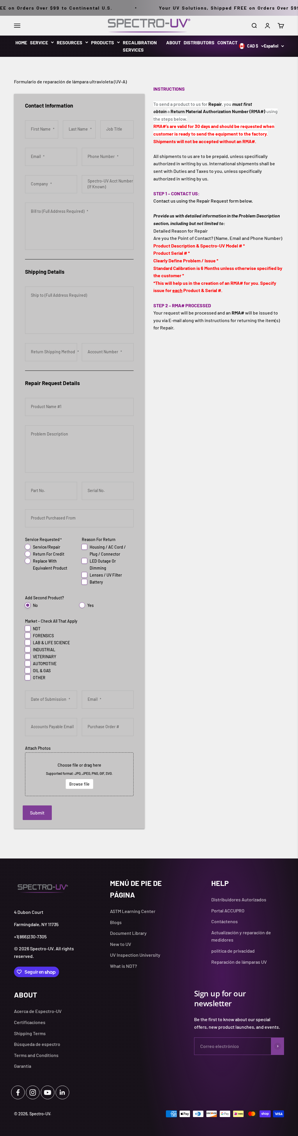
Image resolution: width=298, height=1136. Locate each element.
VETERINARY (44, 656)
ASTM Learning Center (132, 911)
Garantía (22, 1066)
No (35, 605)
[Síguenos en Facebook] (18, 1092)
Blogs (116, 922)
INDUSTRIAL (44, 649)
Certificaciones (29, 1022)
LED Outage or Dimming (103, 564)
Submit (37, 812)
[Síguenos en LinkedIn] (62, 1092)
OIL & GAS (42, 670)
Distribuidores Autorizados (238, 899)
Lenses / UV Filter (106, 575)
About (173, 42)
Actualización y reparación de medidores (241, 936)
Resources (69, 42)
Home (21, 42)
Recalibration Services (140, 46)
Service (39, 42)
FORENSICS (43, 635)
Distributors (199, 42)
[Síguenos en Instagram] (33, 1092)
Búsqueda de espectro (37, 1044)
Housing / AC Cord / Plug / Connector (108, 550)
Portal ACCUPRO (227, 910)
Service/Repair (46, 547)
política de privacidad (233, 951)
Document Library (128, 933)
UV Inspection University (135, 955)
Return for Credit (48, 554)
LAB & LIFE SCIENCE (51, 642)
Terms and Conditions (36, 1055)
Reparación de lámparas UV (239, 962)
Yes (90, 605)
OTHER (39, 677)
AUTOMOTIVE (44, 663)
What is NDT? (123, 966)
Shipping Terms (30, 1033)
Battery (96, 582)
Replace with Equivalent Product (50, 564)
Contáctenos (224, 921)
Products (102, 42)
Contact (227, 42)
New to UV (120, 944)
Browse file (79, 784)
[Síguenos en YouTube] (48, 1092)
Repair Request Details (52, 383)
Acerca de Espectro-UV (38, 1011)
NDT (36, 628)
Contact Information (49, 105)
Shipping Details (44, 271)
